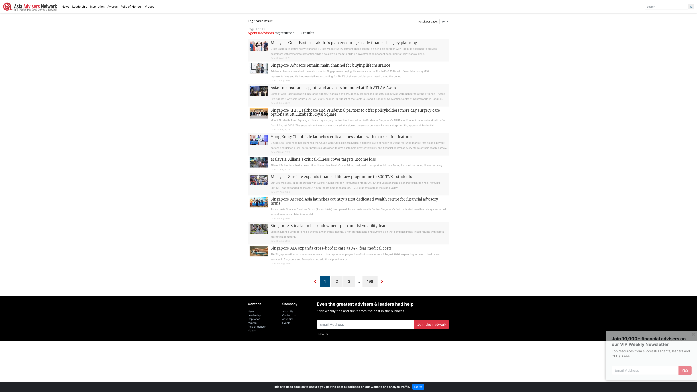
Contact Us (288, 315)
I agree (418, 386)
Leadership (79, 6)
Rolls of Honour (131, 6)
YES (685, 370)
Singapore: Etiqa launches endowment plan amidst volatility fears (329, 225)
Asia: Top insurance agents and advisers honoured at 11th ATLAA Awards (335, 87)
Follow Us (322, 334)
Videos (149, 6)
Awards (112, 6)
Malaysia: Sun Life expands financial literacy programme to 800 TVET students (341, 176)
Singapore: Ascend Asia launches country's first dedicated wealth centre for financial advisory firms (354, 201)
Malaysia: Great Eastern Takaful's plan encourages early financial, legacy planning (344, 42)
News (65, 6)
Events (286, 322)
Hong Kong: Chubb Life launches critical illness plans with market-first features (341, 136)
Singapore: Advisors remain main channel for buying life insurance (330, 65)
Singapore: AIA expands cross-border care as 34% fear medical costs (331, 248)
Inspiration (97, 6)
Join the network (431, 324)
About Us (287, 311)
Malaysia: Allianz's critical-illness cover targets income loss (323, 159)
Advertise (288, 318)
